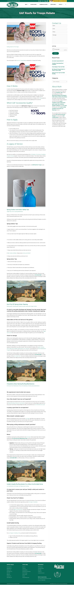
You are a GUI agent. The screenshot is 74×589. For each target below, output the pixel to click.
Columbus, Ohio (59, 92)
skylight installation (56, 105)
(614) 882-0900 (17, 1)
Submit (55, 53)
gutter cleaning (13, 306)
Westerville (54, 95)
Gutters (35, 306)
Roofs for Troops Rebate (21, 60)
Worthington (63, 95)
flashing (8, 306)
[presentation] (59, 49)
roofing (40, 98)
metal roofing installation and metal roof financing (59, 109)
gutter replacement (61, 102)
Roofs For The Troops (14, 46)
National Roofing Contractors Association (16, 403)
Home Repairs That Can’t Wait (58, 66)
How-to (13, 211)
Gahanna (60, 96)
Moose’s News (57, 1)
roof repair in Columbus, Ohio (14, 533)
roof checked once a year (40, 404)
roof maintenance (24, 385)
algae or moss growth (18, 509)
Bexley (56, 96)
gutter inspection (19, 306)
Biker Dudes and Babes (12, 253)
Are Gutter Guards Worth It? (58, 60)
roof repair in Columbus (32, 502)
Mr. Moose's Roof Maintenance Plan (14, 385)
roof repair (28, 418)
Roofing (8, 46)
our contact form (17, 356)
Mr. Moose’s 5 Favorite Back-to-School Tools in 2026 (58, 70)
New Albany (64, 96)
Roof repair (16, 486)
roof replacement (22, 486)
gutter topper (31, 306)
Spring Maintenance (19, 211)
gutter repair (25, 306)
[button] (65, 4)
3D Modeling (63, 1)
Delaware (59, 95)
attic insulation (61, 104)
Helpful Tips (9, 211)
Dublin (53, 96)
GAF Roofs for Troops (36, 164)
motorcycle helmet (26, 253)
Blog (8, 584)
